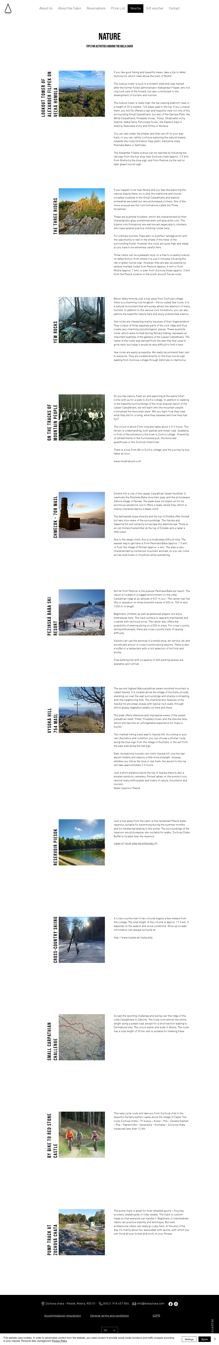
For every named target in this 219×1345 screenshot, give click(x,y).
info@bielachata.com (150, 1304)
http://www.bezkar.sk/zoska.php (133, 937)
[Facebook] (212, 1303)
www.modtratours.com (127, 461)
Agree (204, 1339)
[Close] (215, 1339)
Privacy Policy (59, 1340)
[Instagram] (212, 1310)
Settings (189, 1339)
